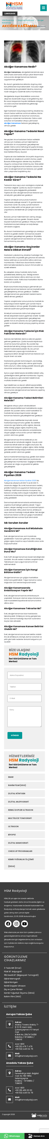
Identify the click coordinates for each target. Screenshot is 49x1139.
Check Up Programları (20, 851)
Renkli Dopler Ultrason (20, 810)
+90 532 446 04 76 (24, 1049)
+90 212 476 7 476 (23, 1046)
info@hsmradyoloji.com (26, 1056)
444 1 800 (19, 1044)
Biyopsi (12, 834)
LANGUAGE (9, 13)
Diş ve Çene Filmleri (13, 989)
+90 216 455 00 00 (23, 1090)
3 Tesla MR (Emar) (12, 968)
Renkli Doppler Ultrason (15, 985)
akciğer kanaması (12, 123)
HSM (13, 654)
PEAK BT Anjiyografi (13, 971)
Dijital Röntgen (16, 793)
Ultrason (13, 826)
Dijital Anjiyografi (18, 801)
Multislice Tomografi (20, 818)
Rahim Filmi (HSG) (17, 785)
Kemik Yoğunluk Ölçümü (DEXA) (21, 863)
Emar (10, 777)
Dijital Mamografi (18, 843)
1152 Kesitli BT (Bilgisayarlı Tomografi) (21, 975)
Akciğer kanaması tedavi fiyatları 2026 (20, 480)
